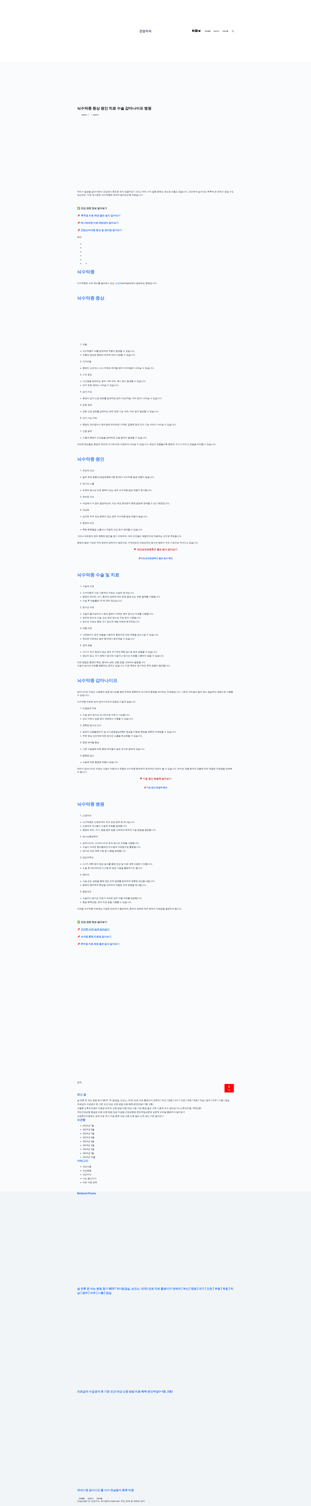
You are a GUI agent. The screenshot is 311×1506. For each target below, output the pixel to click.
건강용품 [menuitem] (207, 31)
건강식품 (87, 1166)
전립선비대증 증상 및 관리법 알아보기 (101, 230)
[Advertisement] (73, 80)
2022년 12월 (89, 1157)
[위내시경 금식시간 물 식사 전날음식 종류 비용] (155, 1443)
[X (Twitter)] (196, 31)
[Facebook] (193, 31)
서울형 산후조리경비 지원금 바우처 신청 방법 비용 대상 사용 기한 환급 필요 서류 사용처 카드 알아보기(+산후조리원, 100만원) (139, 1108)
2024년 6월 (88, 1137)
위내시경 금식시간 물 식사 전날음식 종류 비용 (105, 1490)
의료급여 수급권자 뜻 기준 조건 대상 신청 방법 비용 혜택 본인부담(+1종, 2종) (115, 1104)
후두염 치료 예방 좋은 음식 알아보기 (100, 215)
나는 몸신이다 (89, 1178)
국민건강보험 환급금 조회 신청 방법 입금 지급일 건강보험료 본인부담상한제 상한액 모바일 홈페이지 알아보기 (131, 1112)
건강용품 (87, 1170)
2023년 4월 (88, 1145)
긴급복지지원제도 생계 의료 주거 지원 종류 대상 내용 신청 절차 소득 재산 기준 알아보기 (120, 1116)
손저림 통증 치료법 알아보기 (96, 936)
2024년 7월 (88, 1133)
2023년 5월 (88, 1141)
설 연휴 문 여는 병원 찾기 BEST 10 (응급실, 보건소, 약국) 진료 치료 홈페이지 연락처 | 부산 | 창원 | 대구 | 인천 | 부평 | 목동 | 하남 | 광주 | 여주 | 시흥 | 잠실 (153, 1100)
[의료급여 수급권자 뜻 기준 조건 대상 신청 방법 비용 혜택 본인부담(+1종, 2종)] (155, 1344)
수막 (117, 283)
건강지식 (145, 31)
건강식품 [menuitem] (225, 31)
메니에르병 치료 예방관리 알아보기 (100, 222)
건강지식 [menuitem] (216, 31)
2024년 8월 (88, 1129)
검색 (79, 1082)
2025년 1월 (88, 1125)
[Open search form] (233, 31)
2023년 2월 (88, 1149)
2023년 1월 (88, 1153)
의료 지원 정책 (90, 1182)
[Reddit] (199, 31)
